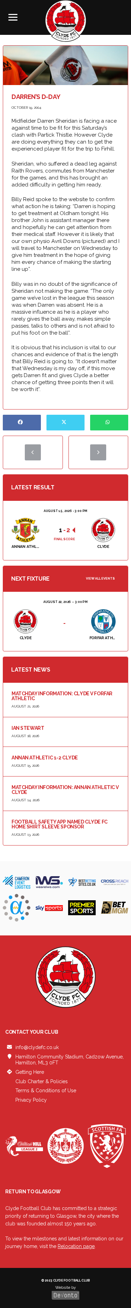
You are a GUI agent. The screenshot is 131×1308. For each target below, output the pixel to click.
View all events (100, 578)
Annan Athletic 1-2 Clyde (45, 757)
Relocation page (76, 1246)
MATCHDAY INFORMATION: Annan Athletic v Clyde (65, 790)
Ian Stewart (28, 728)
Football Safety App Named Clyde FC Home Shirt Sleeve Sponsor (60, 824)
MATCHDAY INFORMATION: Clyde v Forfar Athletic (62, 696)
